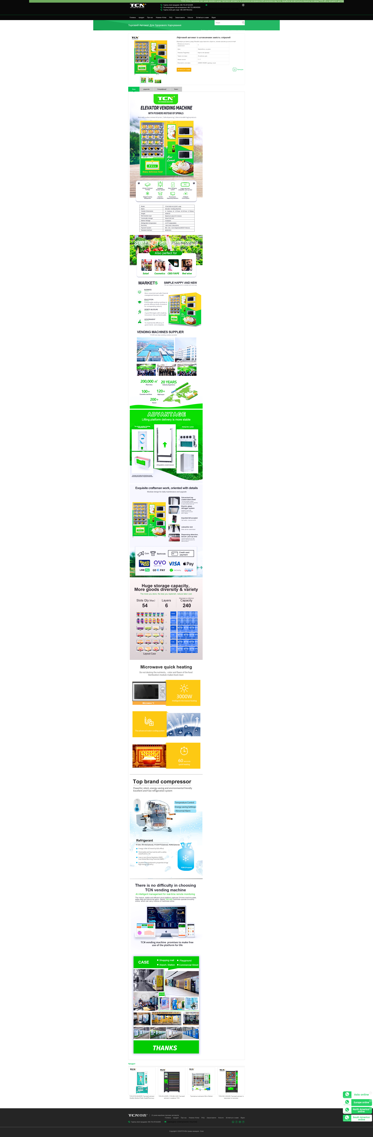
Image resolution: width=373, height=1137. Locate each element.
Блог (202, 1131)
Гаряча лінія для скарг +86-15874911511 (177, 10)
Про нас (150, 17)
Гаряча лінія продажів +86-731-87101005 (178, 5)
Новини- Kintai (161, 17)
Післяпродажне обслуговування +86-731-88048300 (181, 7)
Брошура (240, 69)
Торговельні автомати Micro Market (201, 1096)
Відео (214, 17)
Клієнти (190, 17)
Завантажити (180, 17)
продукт (141, 17)
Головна (133, 17)
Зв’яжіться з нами (202, 17)
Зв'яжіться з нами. (184, 69)
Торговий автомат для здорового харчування (230, 30)
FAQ (170, 17)
